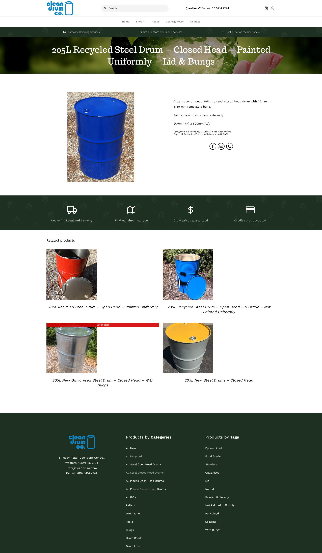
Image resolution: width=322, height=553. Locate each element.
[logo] (60, 2)
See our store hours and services (162, 32)
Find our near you (131, 220)
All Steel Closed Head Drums (215, 131)
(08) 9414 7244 (87, 473)
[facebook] (212, 146)
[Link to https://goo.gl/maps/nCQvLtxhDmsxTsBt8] (131, 210)
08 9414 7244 (220, 8)
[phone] (229, 146)
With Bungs (210, 134)
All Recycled (192, 131)
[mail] (221, 146)
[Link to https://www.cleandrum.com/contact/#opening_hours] (141, 32)
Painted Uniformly (193, 134)
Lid (181, 134)
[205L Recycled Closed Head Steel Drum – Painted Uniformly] (100, 137)
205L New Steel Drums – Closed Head (219, 380)
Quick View (72, 275)
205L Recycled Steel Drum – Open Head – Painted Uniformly (102, 307)
